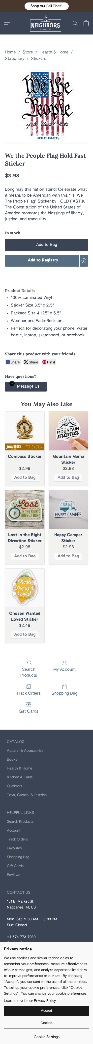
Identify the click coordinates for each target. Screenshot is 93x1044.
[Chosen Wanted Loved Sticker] (24, 588)
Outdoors (14, 786)
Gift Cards (28, 712)
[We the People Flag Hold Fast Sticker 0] (46, 105)
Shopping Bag (64, 694)
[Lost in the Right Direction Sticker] (24, 509)
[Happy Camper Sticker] (68, 509)
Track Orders (28, 694)
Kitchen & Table (20, 777)
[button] (47, 6)
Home (10, 52)
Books (12, 759)
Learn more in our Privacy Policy (30, 1001)
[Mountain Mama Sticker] (68, 430)
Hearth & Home (54, 52)
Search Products (28, 673)
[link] (46, 1035)
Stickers (38, 59)
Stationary (14, 59)
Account (13, 830)
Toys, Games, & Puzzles (27, 795)
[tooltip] (83, 260)
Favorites (14, 848)
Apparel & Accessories (25, 751)
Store (28, 52)
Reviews (13, 875)
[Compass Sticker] (24, 430)
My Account (64, 670)
